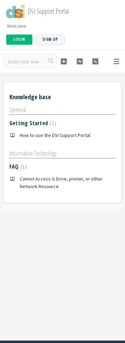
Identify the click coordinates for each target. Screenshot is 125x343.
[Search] (51, 61)
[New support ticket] (64, 61)
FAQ (17, 166)
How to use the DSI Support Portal (55, 135)
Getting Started (32, 123)
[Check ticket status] (80, 61)
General (17, 109)
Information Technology (33, 153)
